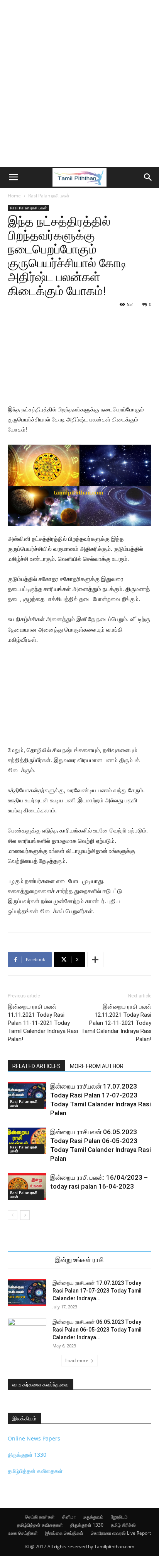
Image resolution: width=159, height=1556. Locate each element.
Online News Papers (34, 1438)
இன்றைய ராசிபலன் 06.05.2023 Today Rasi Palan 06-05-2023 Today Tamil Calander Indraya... (97, 1329)
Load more (76, 1360)
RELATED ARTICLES (36, 1066)
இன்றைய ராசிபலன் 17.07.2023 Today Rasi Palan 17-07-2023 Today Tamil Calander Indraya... (97, 1290)
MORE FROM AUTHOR (96, 1066)
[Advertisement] (79, 83)
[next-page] (25, 1215)
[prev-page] (12, 1215)
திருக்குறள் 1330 (27, 1454)
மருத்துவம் (93, 1517)
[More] (95, 959)
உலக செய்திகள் (23, 1533)
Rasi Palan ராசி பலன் (48, 195)
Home (14, 195)
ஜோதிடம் (119, 1517)
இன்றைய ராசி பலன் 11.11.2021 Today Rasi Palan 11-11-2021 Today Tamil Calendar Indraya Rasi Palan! (43, 1023)
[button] (13, 177)
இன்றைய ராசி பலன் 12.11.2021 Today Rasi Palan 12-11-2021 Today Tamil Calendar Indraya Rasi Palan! (116, 1023)
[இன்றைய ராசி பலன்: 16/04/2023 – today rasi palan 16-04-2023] (27, 1186)
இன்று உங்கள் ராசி (79, 1260)
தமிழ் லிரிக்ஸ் (123, 1525)
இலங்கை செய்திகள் (64, 1533)
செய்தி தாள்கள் (40, 1517)
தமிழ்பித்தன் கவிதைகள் (35, 1470)
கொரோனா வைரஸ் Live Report (121, 1533)
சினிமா (69, 1517)
